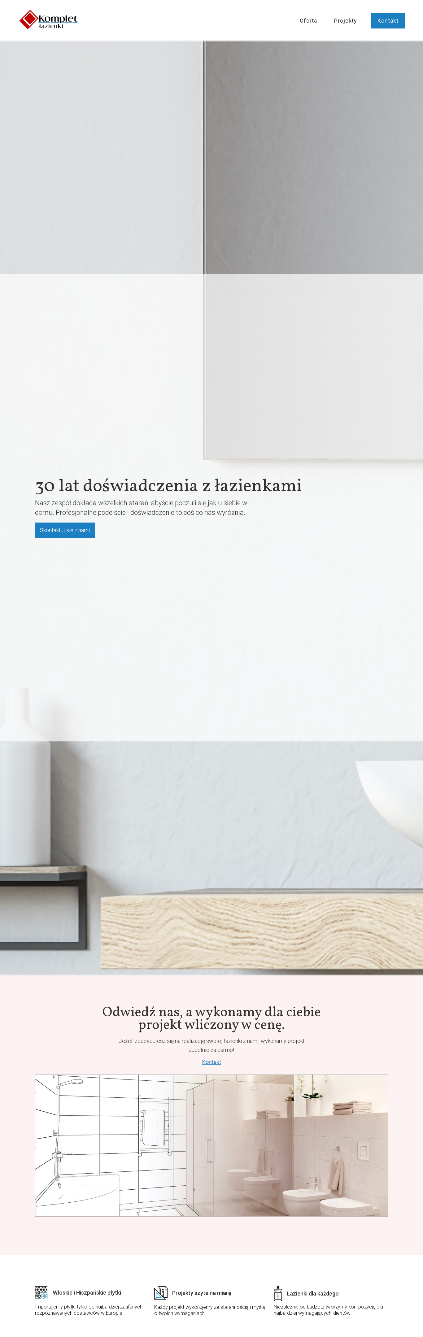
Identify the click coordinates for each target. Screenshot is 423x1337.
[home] (49, 20)
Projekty (345, 20)
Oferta (308, 20)
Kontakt (388, 20)
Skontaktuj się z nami (65, 530)
